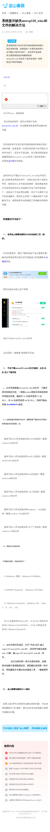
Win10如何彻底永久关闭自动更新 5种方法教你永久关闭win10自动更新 (26, 763)
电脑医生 (14, 13)
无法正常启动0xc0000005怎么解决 (21, 774)
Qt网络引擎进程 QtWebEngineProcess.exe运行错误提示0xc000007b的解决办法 (26, 800)
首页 (4, 13)
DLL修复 (26, 13)
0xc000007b (12, 404)
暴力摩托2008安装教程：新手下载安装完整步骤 (26, 758)
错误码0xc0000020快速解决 (19, 790)
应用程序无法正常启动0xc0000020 (21, 779)
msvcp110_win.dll (10, 126)
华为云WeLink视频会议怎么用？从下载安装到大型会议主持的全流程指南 (26, 753)
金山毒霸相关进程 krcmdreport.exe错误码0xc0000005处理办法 (26, 795)
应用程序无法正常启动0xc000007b (21, 784)
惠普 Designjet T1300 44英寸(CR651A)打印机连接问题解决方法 (26, 769)
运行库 (11, 161)
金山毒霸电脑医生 (15, 689)
